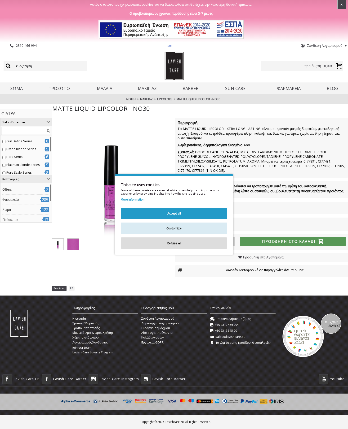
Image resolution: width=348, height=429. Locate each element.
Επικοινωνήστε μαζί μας (233, 319)
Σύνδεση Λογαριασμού (157, 318)
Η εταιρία (79, 318)
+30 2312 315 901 (227, 331)
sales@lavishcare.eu (230, 337)
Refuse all (174, 243)
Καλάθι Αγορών (152, 337)
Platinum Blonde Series (23, 165)
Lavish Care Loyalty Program (92, 352)
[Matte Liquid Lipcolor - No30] (111, 177)
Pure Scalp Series (19, 172)
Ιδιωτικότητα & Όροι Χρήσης (92, 332)
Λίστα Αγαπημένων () (157, 332)
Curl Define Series (19, 141)
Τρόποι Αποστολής (86, 328)
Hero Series (14, 156)
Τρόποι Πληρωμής (85, 323)
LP (71, 288)
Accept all (174, 213)
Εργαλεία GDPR (152, 342)
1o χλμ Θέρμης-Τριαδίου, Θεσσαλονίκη (243, 342)
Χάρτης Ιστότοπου (85, 337)
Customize (174, 228)
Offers (7, 189)
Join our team (81, 347)
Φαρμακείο (10, 199)
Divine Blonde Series (21, 149)
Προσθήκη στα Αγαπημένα (263, 257)
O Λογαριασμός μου (155, 328)
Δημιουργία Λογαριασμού (160, 323)
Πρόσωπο (10, 219)
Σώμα (6, 209)
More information (132, 200)
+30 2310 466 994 (227, 324)
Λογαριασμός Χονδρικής (89, 342)
